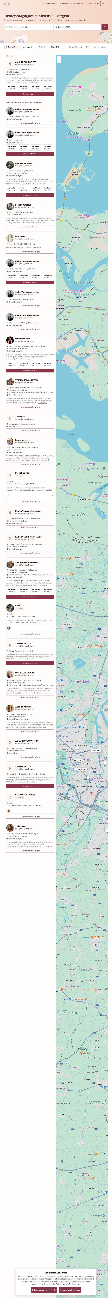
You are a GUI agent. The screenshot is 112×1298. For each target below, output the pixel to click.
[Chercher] (105, 27)
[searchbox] (28, 27)
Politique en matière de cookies (68, 1284)
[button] (107, 830)
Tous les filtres (13, 47)
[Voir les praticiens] (30, 495)
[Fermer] (93, 1272)
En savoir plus (33, 82)
